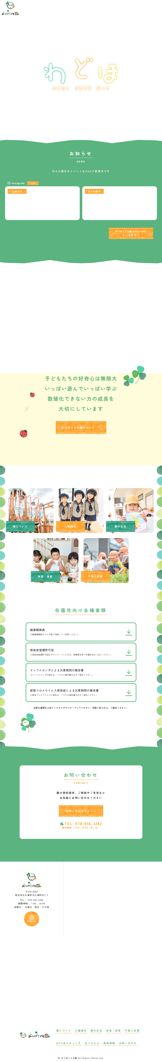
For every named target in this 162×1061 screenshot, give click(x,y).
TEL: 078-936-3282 (83, 823)
